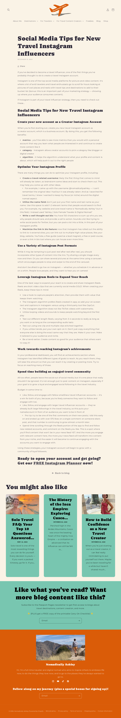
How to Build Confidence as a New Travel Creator (98, 529)
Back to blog (62, 473)
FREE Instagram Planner (57, 463)
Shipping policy (90, 711)
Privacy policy (63, 711)
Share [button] (22, 66)
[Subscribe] (79, 620)
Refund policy (51, 711)
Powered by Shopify (36, 711)
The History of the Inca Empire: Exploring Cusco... (60, 509)
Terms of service (76, 711)
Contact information (105, 711)
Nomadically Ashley (21, 711)
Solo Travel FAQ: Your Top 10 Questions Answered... (22, 529)
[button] (8, 9)
